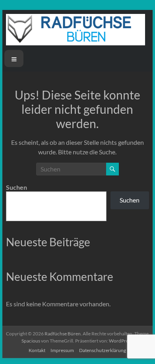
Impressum (62, 350)
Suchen (16, 187)
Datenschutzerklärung (102, 350)
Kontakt (37, 350)
